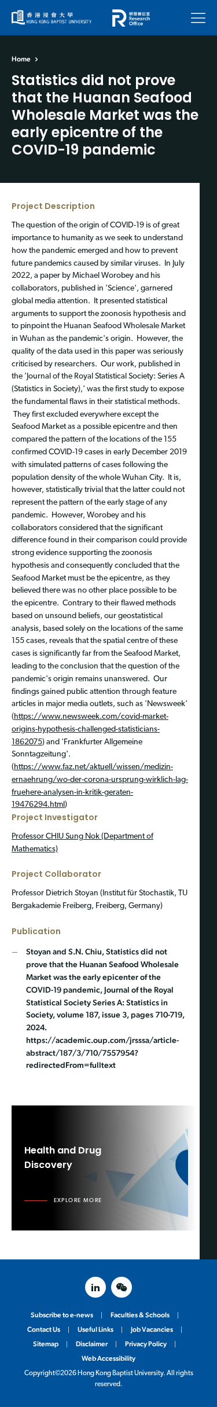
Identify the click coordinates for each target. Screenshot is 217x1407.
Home (21, 59)
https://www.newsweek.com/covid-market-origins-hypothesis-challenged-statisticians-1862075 (90, 729)
